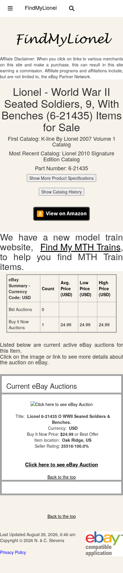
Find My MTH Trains (80, 247)
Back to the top (61, 477)
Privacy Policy (13, 552)
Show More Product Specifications (61, 178)
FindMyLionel (41, 7)
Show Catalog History (61, 192)
